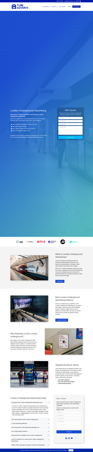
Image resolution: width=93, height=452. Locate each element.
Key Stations (46, 6)
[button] (70, 137)
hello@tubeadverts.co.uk (70, 1)
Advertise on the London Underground (20, 135)
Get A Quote (76, 6)
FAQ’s (69, 6)
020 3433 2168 (59, 1)
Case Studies (62, 6)
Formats (54, 6)
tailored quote (25, 413)
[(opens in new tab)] (19, 241)
